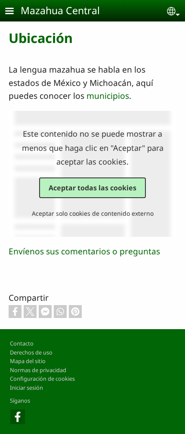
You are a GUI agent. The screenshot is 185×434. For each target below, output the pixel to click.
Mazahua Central (60, 10)
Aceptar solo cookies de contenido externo (93, 213)
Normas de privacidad (38, 370)
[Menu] (14, 11)
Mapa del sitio (28, 361)
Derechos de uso (31, 352)
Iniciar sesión (26, 387)
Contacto (22, 343)
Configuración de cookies (42, 378)
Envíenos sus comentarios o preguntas (84, 251)
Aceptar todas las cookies (92, 188)
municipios (107, 95)
